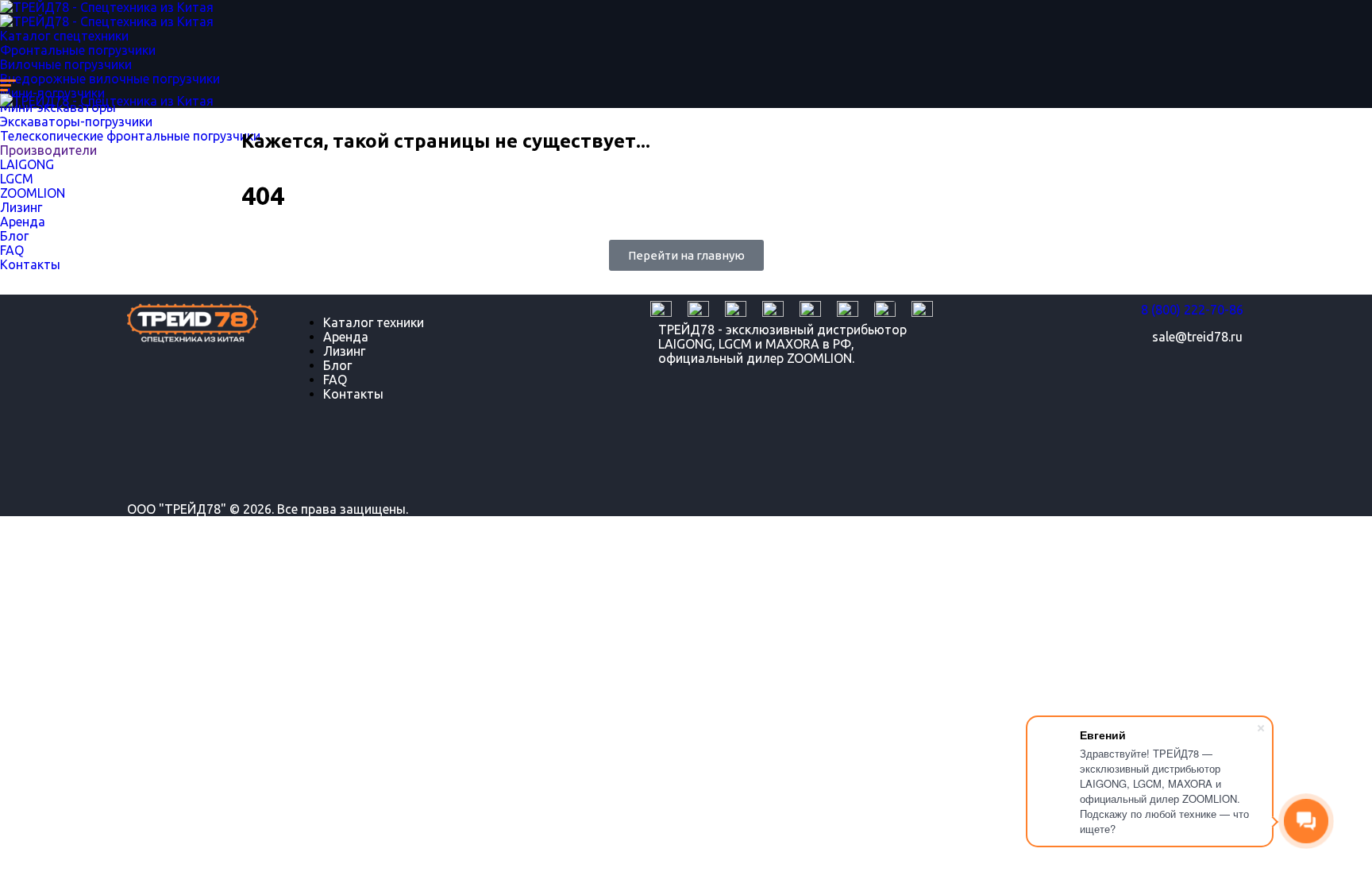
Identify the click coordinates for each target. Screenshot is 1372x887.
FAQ (335, 379)
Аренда (345, 337)
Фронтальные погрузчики (78, 50)
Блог (337, 365)
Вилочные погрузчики (66, 64)
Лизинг (344, 351)
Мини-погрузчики (52, 93)
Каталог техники (373, 322)
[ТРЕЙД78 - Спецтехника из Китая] (107, 7)
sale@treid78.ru (1197, 337)
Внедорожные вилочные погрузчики (110, 78)
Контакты (353, 394)
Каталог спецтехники (64, 36)
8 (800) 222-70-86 (1192, 310)
